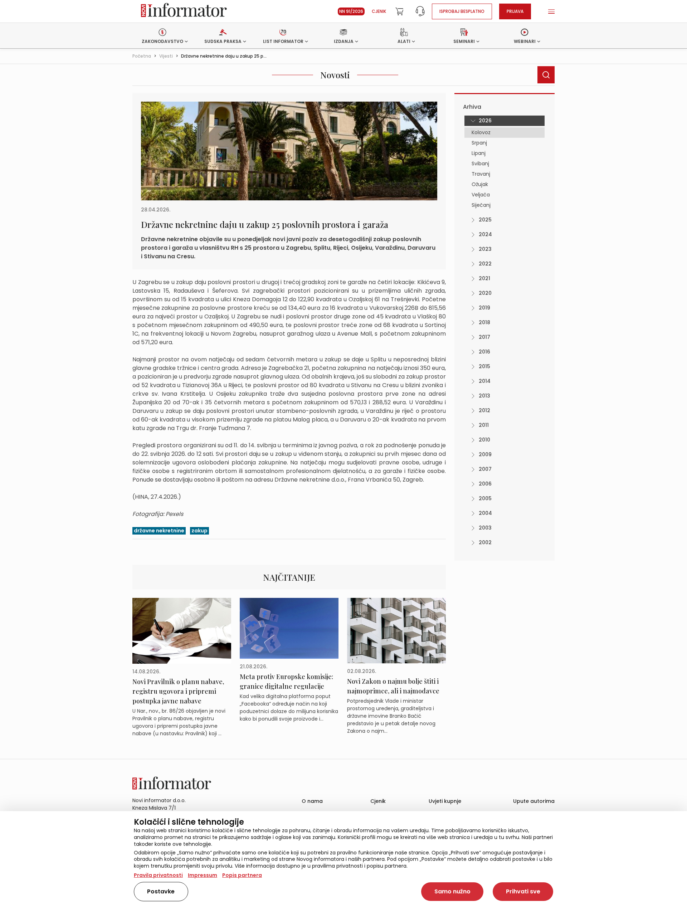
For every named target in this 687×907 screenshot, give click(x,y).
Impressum (202, 875)
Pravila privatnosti (158, 875)
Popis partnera (242, 875)
